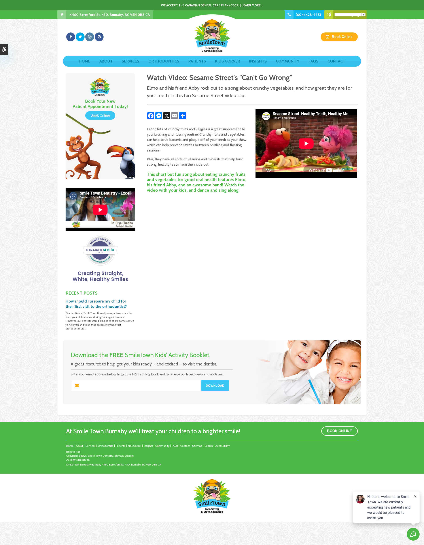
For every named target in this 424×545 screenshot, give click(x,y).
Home (84, 61)
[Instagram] (89, 36)
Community (287, 61)
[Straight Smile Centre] (100, 258)
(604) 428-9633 (308, 15)
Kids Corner (227, 61)
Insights (258, 61)
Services (130, 61)
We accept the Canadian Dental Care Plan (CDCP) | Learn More (211, 5)
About (106, 61)
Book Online (342, 37)
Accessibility (222, 445)
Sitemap (197, 445)
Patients (197, 61)
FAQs (313, 61)
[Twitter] (80, 36)
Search (208, 445)
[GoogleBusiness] (99, 36)
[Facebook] (70, 36)
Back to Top (73, 451)
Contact (336, 61)
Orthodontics (163, 61)
